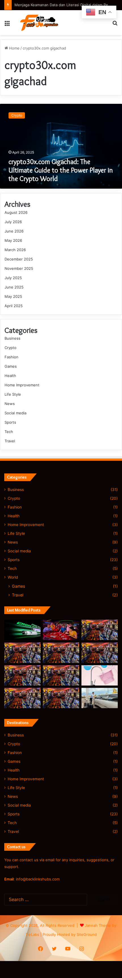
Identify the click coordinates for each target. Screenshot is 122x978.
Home (14, 48)
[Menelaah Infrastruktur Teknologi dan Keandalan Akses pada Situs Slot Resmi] (61, 630)
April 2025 (14, 305)
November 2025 (19, 268)
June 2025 (14, 287)
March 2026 (15, 249)
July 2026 (13, 221)
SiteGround (87, 934)
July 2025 (13, 277)
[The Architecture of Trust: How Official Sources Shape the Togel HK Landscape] (22, 653)
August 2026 (16, 212)
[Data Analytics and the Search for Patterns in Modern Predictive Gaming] (22, 698)
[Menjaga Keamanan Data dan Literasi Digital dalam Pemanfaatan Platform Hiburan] (99, 630)
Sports (10, 422)
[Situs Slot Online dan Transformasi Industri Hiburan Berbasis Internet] (61, 653)
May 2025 (13, 296)
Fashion (11, 357)
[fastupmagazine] (36, 22)
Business (12, 338)
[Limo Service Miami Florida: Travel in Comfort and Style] (99, 698)
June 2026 (14, 231)
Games (11, 366)
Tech (9, 431)
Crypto (10, 347)
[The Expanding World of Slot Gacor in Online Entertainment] (61, 698)
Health (10, 375)
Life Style (13, 394)
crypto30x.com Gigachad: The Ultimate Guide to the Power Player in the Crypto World (61, 170)
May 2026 (13, 240)
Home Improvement (22, 385)
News (10, 403)
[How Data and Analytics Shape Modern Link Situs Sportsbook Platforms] (22, 675)
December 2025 (19, 259)
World (13, 577)
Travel (10, 441)
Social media (15, 413)
